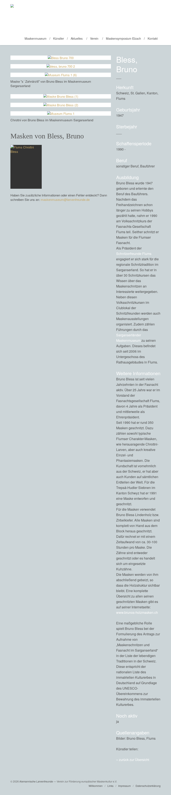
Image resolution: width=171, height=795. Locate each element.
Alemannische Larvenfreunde (36, 781)
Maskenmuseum (36, 38)
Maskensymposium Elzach (123, 38)
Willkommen (96, 785)
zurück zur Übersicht (134, 759)
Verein (94, 38)
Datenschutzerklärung (148, 785)
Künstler (58, 38)
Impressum (124, 785)
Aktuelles (77, 38)
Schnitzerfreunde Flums (133, 253)
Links (110, 785)
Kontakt (153, 38)
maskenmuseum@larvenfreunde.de (65, 199)
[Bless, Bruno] (148, 749)
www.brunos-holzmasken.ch (137, 612)
